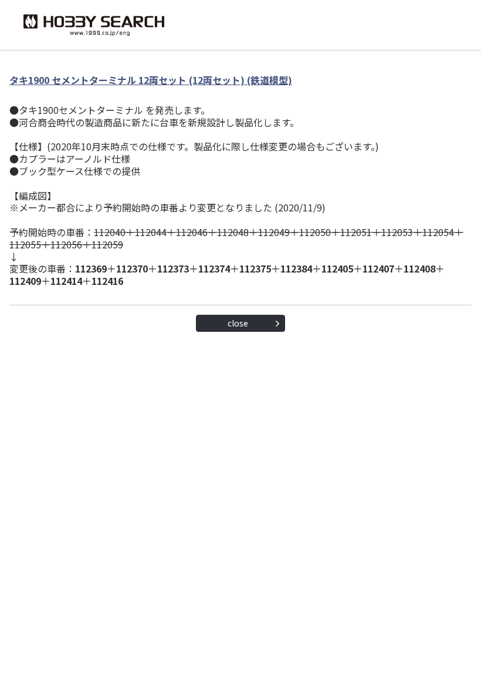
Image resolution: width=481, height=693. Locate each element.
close (238, 323)
